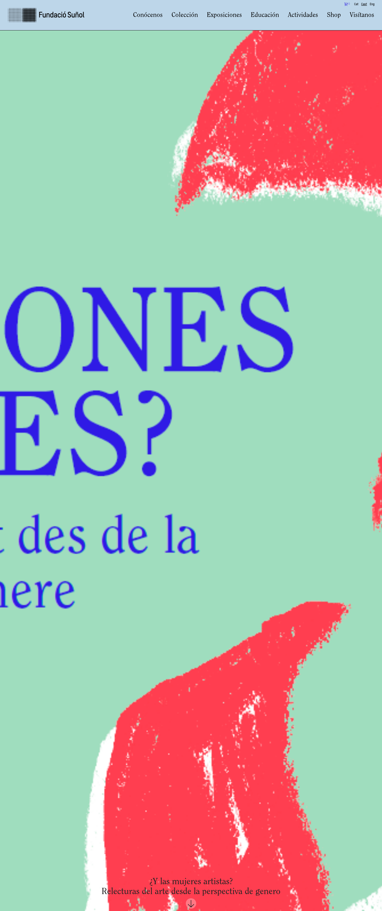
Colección (185, 15)
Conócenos (148, 15)
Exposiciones (224, 15)
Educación (265, 15)
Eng (372, 4)
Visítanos (362, 15)
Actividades (303, 15)
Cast (364, 4)
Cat (356, 4)
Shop (334, 15)
